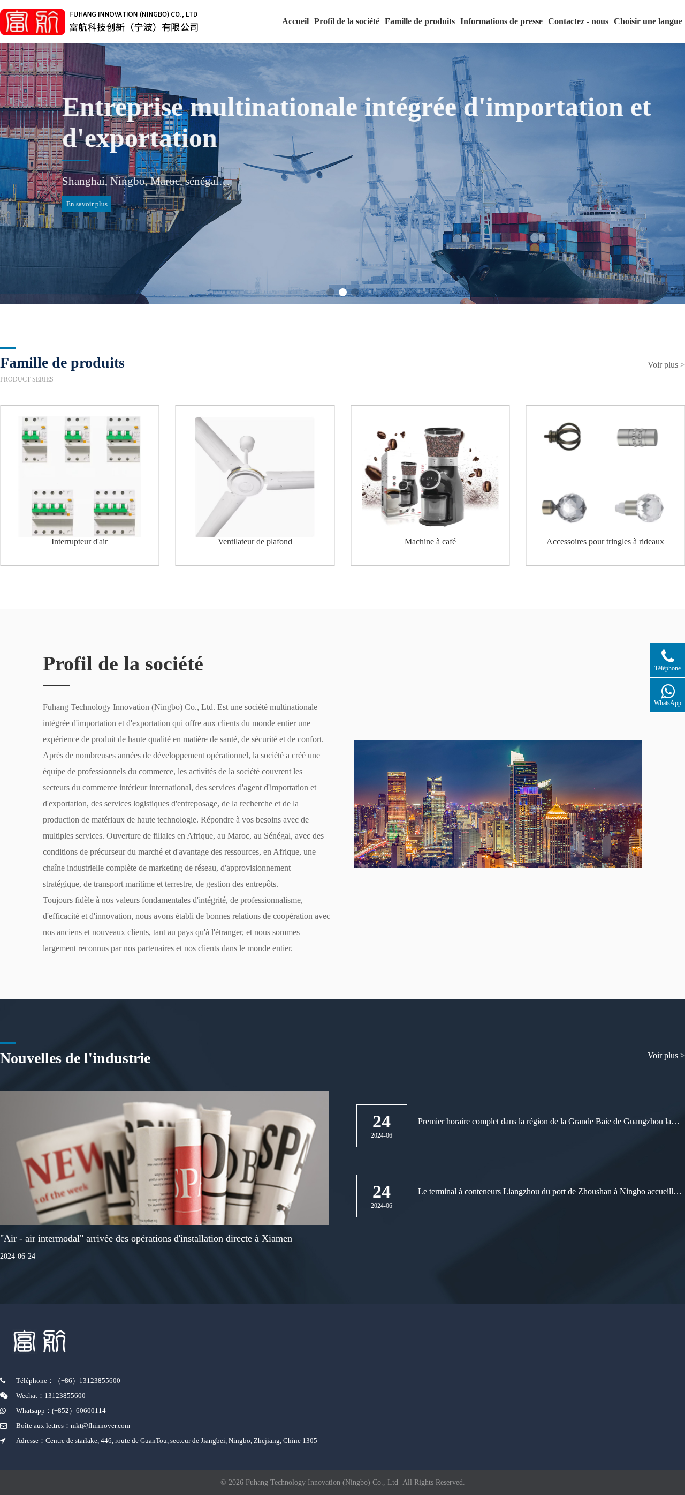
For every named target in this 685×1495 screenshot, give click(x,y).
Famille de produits (420, 21)
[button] (330, 292)
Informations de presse (501, 21)
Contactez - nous (578, 21)
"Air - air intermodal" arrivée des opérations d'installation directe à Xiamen (146, 1238)
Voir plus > (666, 364)
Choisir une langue (648, 21)
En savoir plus (46, 204)
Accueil (295, 21)
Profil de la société (346, 21)
